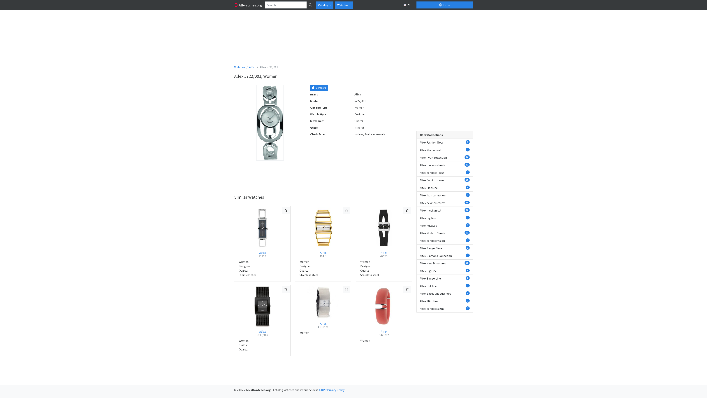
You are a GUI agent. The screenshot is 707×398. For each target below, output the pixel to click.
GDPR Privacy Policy (331, 390)
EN (408, 5)
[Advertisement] (344, 39)
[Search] (310, 4)
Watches (343, 5)
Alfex (262, 254)
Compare (320, 87)
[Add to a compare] (286, 210)
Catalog (323, 5)
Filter (446, 5)
